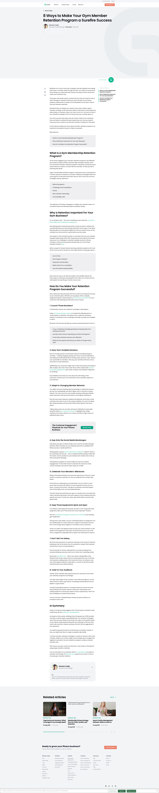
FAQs (94, 767)
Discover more (87, 427)
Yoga (43, 762)
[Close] (157, 790)
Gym (43, 758)
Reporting (70, 768)
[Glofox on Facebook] (112, 786)
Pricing (74, 4)
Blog (94, 758)
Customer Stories (97, 760)
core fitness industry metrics (62, 313)
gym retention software (67, 411)
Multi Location (71, 777)
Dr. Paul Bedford (81, 652)
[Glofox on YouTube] (115, 786)
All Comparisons (83, 769)
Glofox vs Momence (84, 765)
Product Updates (96, 769)
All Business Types (46, 778)
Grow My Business (59, 760)
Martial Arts (44, 773)
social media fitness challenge (73, 452)
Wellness (44, 775)
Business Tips (47, 718)
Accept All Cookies (131, 791)
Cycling (43, 771)
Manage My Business (59, 758)
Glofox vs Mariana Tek (85, 760)
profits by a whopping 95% (71, 612)
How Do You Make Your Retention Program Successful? (70, 144)
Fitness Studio (45, 760)
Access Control (71, 773)
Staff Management (72, 775)
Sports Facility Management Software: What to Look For (103, 721)
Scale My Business (59, 765)
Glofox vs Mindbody (84, 758)
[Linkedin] (92, 667)
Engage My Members (59, 762)
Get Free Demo (109, 4)
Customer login (107, 1)
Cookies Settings (112, 791)
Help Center (95, 765)
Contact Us (108, 760)
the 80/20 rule (61, 556)
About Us (108, 758)
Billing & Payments (72, 766)
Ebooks (94, 762)
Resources (80, 4)
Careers (107, 762)
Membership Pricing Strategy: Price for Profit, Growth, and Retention (78, 722)
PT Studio (44, 767)
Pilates (43, 765)
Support (113, 1)
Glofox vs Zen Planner (85, 767)
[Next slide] (114, 732)
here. (63, 244)
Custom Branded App (72, 764)
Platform (56, 4)
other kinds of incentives (81, 298)
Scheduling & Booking (72, 762)
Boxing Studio (45, 769)
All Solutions (57, 767)
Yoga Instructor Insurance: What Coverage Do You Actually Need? (54, 721)
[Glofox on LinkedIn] (109, 786)
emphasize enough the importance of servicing (70, 515)
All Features (70, 779)
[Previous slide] (111, 732)
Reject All (122, 791)
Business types (65, 4)
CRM (69, 770)
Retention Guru (70, 654)
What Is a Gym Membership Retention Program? (68, 138)
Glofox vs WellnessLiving (85, 762)
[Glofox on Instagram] (106, 786)
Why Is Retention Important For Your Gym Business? (69, 141)
